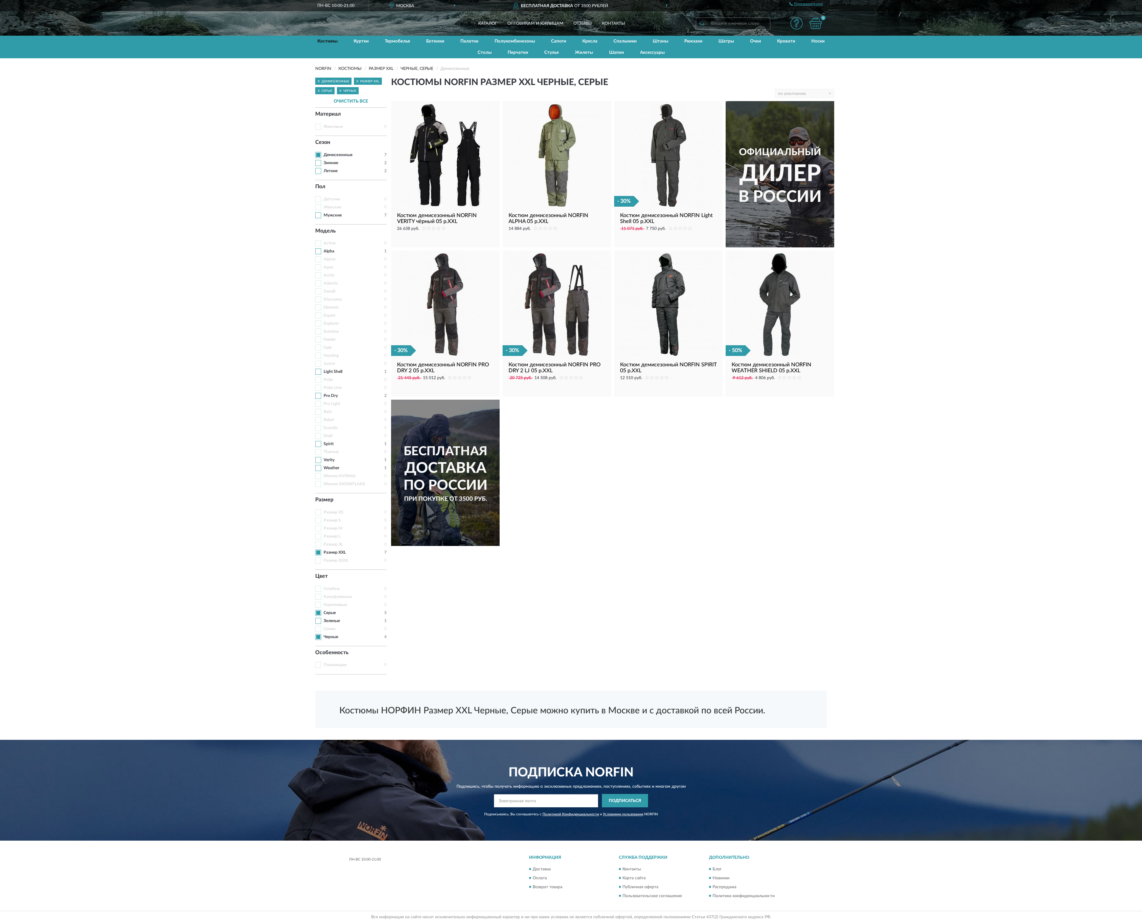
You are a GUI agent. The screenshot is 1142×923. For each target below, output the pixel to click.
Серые (330, 613)
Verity (329, 460)
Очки (755, 41)
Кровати (786, 41)
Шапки (616, 52)
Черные (331, 637)
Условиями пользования (623, 814)
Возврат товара (547, 887)
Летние (331, 171)
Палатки (469, 41)
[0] (815, 23)
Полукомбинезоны (515, 41)
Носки (818, 41)
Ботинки (435, 41)
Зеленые (332, 621)
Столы (485, 52)
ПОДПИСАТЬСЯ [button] (625, 801)
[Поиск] (702, 23)
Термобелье (397, 41)
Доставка (542, 869)
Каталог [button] (487, 23)
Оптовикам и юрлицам (535, 23)
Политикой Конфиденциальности (570, 814)
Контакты (613, 23)
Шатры (726, 41)
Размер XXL (335, 552)
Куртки (361, 41)
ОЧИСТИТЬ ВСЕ (351, 101)
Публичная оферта (640, 887)
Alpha (329, 251)
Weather (331, 468)
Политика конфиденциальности (744, 896)
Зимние (331, 163)
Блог (717, 869)
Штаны (660, 41)
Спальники (625, 41)
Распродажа (724, 887)
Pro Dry (331, 396)
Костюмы (327, 41)
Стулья (551, 52)
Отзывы (582, 23)
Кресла (589, 41)
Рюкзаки (693, 41)
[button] (796, 23)
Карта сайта (634, 878)
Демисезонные (338, 155)
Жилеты (584, 52)
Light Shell (333, 372)
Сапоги (558, 41)
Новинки (721, 878)
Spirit (329, 444)
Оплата (540, 878)
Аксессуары (652, 52)
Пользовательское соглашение (652, 896)
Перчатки (518, 52)
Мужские (333, 215)
